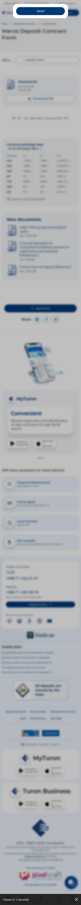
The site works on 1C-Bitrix (40, 867)
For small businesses (37, 3)
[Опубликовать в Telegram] (37, 319)
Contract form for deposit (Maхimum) (45, 267)
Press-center (38, 711)
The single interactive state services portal (23, 667)
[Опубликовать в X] (56, 319)
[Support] (71, 882)
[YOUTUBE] (49, 621)
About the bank (16, 711)
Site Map (56, 718)
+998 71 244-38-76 (22, 592)
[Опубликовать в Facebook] (46, 319)
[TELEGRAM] (9, 621)
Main (4, 23)
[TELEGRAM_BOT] (19, 621)
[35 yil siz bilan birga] (17, 12)
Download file (27, 82)
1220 (10, 572)
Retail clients (11, 3)
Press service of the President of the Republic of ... (27, 672)
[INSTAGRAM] (39, 621)
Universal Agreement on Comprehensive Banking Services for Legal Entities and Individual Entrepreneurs (44, 249)
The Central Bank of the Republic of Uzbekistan (26, 657)
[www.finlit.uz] (40, 635)
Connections (38, 718)
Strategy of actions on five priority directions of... (27, 662)
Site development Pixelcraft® (40, 884)
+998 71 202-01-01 (22, 578)
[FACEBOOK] (29, 621)
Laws (22, 718)
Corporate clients (65, 3)
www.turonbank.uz (34, 856)
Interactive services (24, 23)
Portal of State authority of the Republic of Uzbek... (28, 652)
